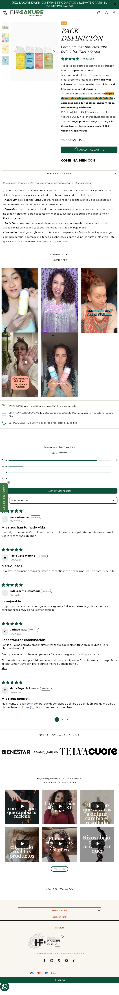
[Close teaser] (8, 482)
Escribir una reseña (59, 490)
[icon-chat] (4, 986)
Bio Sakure (27, 13)
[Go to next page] (68, 719)
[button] (70, 59)
